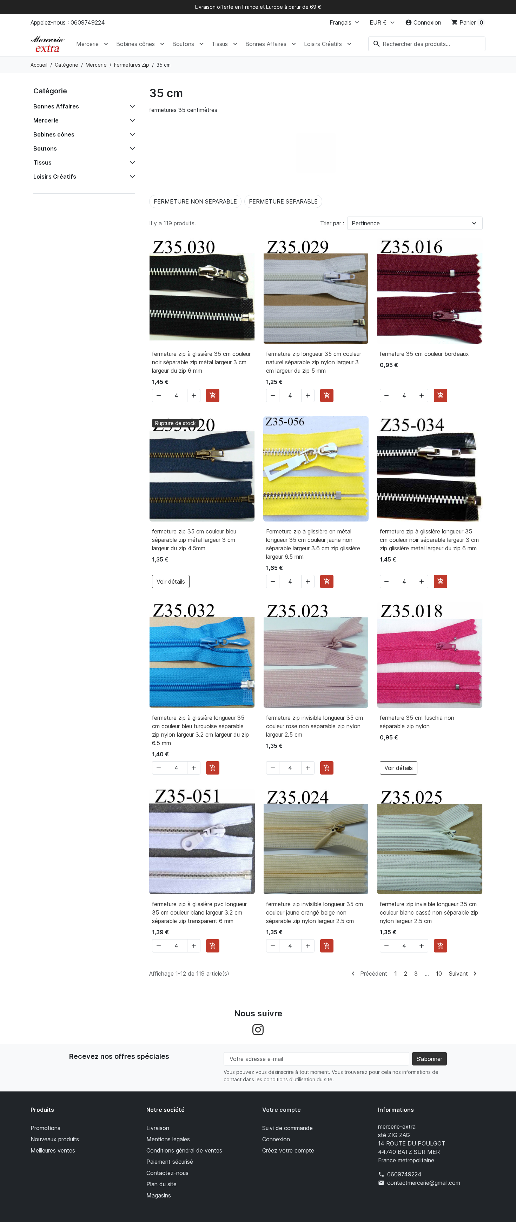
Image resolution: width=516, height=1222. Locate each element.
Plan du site (161, 1184)
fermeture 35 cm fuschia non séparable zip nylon (417, 722)
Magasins (158, 1195)
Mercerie (87, 43)
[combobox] (426, 43)
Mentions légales (168, 1139)
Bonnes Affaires (265, 43)
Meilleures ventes (53, 1150)
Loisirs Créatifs (323, 43)
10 (439, 973)
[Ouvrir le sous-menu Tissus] (235, 44)
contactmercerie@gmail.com (423, 1182)
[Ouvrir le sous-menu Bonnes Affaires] (293, 44)
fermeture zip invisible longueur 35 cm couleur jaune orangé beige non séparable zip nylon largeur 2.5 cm (314, 912)
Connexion (276, 1139)
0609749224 (404, 1174)
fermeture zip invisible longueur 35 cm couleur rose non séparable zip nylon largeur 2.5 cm (314, 726)
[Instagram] (258, 1029)
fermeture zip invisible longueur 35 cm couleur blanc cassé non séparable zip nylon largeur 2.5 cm (429, 912)
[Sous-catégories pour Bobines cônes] (131, 134)
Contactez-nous (167, 1172)
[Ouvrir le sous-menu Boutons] (201, 44)
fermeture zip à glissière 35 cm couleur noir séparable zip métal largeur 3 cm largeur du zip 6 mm (201, 362)
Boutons (183, 43)
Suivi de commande (287, 1127)
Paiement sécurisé (169, 1161)
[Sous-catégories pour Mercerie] (131, 120)
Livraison (157, 1127)
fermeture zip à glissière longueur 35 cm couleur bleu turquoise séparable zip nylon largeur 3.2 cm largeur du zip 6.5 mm (200, 730)
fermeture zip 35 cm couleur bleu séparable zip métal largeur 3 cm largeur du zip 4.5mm (194, 540)
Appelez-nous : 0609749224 (68, 22)
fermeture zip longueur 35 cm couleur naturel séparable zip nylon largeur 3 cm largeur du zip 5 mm (313, 362)
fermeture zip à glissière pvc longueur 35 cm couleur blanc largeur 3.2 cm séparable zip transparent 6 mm (199, 912)
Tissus (220, 43)
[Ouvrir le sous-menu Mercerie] (106, 44)
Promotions (45, 1127)
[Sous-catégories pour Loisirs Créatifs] (131, 176)
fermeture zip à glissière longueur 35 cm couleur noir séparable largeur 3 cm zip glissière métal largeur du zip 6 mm (429, 540)
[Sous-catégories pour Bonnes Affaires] (131, 106)
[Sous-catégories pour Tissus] (131, 162)
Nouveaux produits (55, 1139)
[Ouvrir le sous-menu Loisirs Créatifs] (349, 44)
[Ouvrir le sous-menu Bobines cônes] (162, 44)
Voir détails (171, 581)
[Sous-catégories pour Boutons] (131, 148)
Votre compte (281, 1109)
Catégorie (50, 91)
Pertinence (366, 223)
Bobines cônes (135, 43)
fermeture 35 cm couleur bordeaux (424, 353)
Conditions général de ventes (184, 1150)
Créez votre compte (288, 1150)
